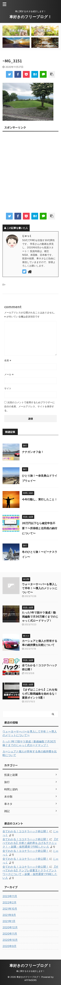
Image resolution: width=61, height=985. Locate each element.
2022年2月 (9, 902)
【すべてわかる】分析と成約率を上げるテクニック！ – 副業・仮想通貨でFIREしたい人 (30, 842)
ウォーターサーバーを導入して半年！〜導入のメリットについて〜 (39, 588)
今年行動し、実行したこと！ (39, 499)
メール (9, 374)
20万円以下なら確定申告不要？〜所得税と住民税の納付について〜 (39, 528)
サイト (7, 388)
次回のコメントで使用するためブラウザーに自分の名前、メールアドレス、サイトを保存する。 (29, 406)
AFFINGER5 (30, 980)
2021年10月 (10, 908)
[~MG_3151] (34, 74)
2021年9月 (9, 915)
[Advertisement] (30, 173)
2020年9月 (9, 946)
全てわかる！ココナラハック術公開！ (26, 831)
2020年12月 (10, 927)
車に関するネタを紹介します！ (30, 971)
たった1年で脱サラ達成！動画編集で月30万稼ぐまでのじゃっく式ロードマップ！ (40, 616)
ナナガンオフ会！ (33, 451)
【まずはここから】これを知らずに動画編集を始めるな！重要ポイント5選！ (39, 693)
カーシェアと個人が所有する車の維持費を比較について (30, 753)
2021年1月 (9, 921)
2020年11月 (10, 933)
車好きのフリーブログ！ (30, 16)
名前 (7, 360)
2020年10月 (10, 940)
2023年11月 (10, 896)
